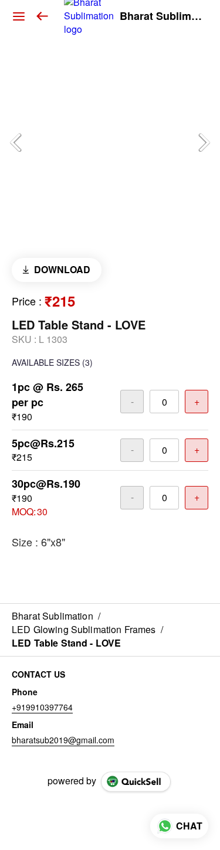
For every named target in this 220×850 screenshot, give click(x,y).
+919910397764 (42, 707)
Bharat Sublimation (161, 16)
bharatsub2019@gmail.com (63, 740)
